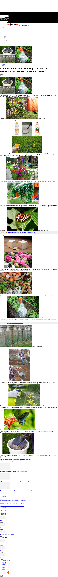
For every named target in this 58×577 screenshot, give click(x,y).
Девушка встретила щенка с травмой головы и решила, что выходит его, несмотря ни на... (11, 497)
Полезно (5, 36)
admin (1, 499)
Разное (3, 38)
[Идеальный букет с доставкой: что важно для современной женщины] (5, 469)
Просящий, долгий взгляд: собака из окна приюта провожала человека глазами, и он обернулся (12, 506)
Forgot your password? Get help (4, 18)
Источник (1, 457)
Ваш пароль (10, 16)
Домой (1, 45)
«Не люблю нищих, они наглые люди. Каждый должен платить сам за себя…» (19, 459)
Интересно (4, 45)
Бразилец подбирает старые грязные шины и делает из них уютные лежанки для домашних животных (13, 500)
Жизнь (4, 35)
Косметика (3, 31)
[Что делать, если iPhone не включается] (2, 532)
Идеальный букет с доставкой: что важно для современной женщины (13, 471)
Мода (2, 29)
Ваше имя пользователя (12, 15)
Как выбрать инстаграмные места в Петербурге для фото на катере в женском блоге (16, 490)
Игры (4, 41)
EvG (0, 496)
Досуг (4, 42)
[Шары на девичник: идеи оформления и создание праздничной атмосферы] (5, 479)
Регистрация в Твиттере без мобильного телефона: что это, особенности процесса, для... (17, 543)
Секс (4, 43)
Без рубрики (5, 40)
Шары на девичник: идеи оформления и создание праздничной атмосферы (15, 481)
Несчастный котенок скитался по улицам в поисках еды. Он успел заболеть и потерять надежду (12, 503)
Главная (3, 27)
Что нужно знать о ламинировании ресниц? (8, 550)
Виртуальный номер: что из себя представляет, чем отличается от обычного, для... (16, 557)
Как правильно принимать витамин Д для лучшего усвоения (12, 527)
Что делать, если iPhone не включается (7, 534)
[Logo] (4, 25)
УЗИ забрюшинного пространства (7, 520)
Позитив (5, 37)
